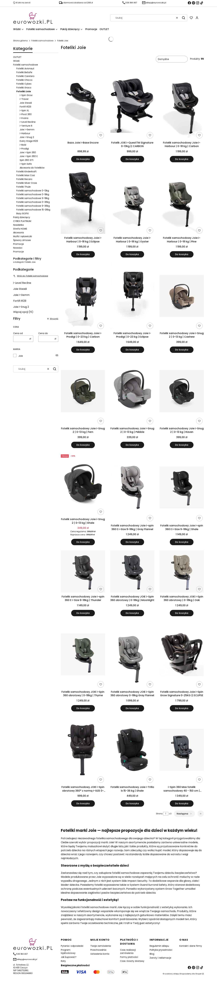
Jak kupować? (68, 957)
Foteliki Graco (23, 87)
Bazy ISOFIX (22, 213)
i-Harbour (25, 133)
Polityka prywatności (161, 949)
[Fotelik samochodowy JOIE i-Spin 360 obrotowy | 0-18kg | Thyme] (83, 655)
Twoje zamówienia (100, 945)
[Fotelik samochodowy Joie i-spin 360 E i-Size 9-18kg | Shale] (181, 488)
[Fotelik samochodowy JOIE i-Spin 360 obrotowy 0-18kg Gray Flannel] (132, 655)
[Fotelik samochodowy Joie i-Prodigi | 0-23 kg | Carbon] (83, 296)
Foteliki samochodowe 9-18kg (32, 198)
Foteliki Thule (23, 186)
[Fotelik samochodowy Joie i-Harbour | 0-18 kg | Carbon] (181, 106)
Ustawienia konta (99, 953)
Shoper (198, 973)
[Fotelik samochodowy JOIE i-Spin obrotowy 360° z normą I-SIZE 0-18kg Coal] (83, 750)
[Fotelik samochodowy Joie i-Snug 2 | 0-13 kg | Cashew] (181, 296)
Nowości (17, 247)
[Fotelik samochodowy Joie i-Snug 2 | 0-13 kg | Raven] (181, 391)
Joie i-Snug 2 (27, 137)
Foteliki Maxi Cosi (25, 175)
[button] (183, 18)
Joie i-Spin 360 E (29, 156)
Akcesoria (18, 232)
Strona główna (20, 40)
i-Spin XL (24, 110)
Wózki (16, 60)
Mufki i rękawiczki (22, 236)
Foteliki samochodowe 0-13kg (32, 190)
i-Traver (24, 99)
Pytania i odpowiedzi (72, 945)
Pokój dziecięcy (21, 217)
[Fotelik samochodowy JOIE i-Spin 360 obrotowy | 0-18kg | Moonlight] (132, 572)
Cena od (18, 333)
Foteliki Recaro (24, 179)
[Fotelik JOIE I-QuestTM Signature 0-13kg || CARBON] (132, 106)
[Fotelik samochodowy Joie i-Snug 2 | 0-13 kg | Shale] (83, 484)
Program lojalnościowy (68, 951)
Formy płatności (129, 957)
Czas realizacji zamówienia (128, 951)
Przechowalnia (98, 949)
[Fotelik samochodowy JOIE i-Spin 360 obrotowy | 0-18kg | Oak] (181, 572)
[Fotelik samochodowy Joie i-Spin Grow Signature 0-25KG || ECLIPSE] (181, 655)
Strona (159, 813)
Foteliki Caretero (25, 76)
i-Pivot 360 (26, 114)
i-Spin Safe (26, 163)
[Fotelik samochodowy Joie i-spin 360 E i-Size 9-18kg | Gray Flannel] (132, 488)
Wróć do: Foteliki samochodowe (32, 276)
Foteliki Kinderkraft (26, 171)
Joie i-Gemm (27, 129)
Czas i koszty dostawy (132, 961)
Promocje (18, 244)
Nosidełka (18, 225)
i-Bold (23, 144)
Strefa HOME (20, 228)
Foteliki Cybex (23, 83)
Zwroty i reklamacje (160, 957)
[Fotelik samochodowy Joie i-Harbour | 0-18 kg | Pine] (181, 201)
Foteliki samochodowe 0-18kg (32, 194)
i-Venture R (26, 125)
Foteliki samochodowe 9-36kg (33, 205)
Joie (20, 355)
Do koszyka (83, 159)
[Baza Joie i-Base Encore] (83, 106)
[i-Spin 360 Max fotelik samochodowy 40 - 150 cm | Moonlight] (181, 750)
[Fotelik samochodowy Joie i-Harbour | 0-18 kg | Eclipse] (83, 201)
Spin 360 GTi (26, 160)
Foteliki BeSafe (24, 72)
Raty (63, 961)
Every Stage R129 (29, 141)
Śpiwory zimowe (22, 240)
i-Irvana (24, 118)
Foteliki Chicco (24, 80)
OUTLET (17, 57)
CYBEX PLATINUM (22, 221)
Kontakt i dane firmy (190, 945)
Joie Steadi (26, 102)
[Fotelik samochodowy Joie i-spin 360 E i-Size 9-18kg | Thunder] (83, 572)
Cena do (43, 333)
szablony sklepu (172, 973)
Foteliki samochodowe (42, 40)
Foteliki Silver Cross (26, 183)
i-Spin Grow (26, 95)
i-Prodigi (24, 148)
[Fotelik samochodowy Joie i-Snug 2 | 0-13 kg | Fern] (83, 391)
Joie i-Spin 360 (28, 152)
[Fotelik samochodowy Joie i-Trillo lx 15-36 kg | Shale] (132, 750)
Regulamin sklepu (159, 945)
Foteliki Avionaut (25, 68)
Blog (152, 953)
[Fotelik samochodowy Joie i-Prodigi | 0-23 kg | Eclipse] (132, 296)
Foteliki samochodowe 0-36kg (33, 202)
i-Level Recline (28, 122)
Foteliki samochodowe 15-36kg (33, 209)
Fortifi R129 (25, 106)
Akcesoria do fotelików (32, 167)
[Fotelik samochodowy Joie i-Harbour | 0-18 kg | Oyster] (132, 201)
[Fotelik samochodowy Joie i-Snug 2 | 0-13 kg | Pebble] (132, 392)
